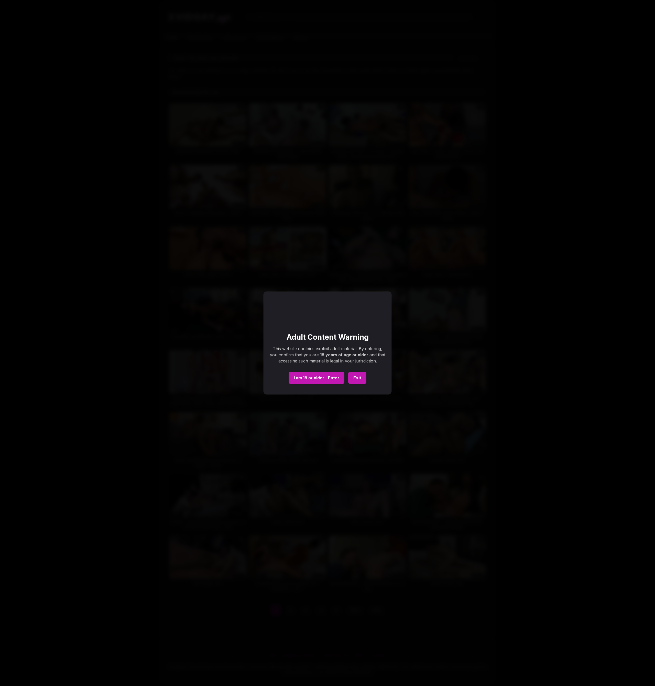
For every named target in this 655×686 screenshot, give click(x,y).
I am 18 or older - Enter (316, 377)
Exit (357, 377)
